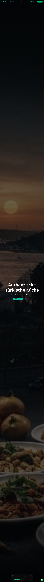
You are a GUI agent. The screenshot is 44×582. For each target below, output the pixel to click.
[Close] (31, 575)
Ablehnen (22, 579)
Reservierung (40, 1)
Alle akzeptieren (17, 579)
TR (33, 1)
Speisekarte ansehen (18, 298)
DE (31, 1)
